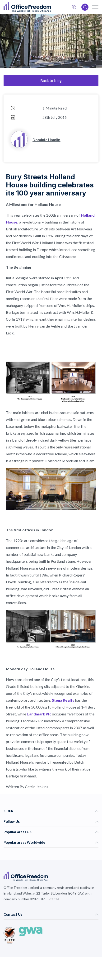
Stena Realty (63, 700)
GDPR (8, 811)
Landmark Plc (39, 714)
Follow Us (12, 821)
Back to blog (51, 80)
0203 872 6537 (75, 8)
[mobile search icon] (84, 7)
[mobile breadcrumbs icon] (95, 7)
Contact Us (13, 914)
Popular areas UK (18, 832)
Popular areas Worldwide (24, 842)
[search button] (50, 7)
